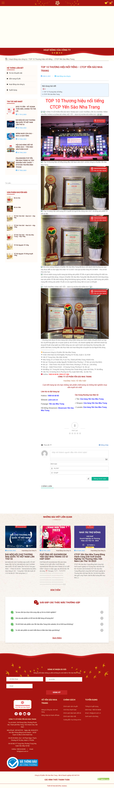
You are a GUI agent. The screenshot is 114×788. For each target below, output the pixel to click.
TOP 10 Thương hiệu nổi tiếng (53, 92)
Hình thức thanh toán (69, 710)
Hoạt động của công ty (18, 59)
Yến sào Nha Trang (56, 404)
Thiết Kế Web (51, 786)
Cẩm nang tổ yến (15, 79)
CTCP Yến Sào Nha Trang (52, 94)
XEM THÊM (55, 590)
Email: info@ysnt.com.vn (93, 713)
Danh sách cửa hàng (91, 716)
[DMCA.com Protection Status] (103, 779)
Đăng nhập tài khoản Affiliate (50, 715)
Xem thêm (57, 638)
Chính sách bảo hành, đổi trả (72, 713)
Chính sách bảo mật (69, 716)
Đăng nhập (104, 445)
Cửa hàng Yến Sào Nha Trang (92, 399)
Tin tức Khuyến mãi (15, 73)
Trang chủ (6, 59)
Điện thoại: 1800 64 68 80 (93, 710)
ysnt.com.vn (53, 400)
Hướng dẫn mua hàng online (72, 720)
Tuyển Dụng (13, 90)
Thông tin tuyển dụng (91, 706)
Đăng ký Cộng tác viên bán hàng (49, 711)
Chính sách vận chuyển (70, 706)
